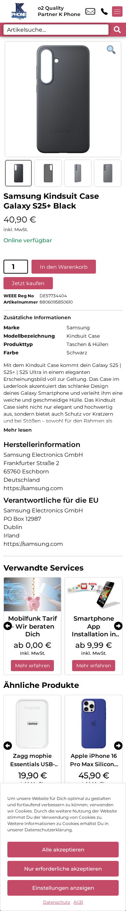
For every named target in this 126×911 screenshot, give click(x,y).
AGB (78, 902)
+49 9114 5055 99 (104, 11)
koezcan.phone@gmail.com (90, 11)
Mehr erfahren (32, 665)
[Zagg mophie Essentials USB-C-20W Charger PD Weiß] (32, 723)
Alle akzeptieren (63, 849)
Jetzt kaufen (28, 283)
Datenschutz (56, 902)
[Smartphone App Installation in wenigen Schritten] (93, 595)
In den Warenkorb (64, 267)
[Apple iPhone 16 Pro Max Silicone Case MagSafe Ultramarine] (94, 723)
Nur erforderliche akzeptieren (63, 868)
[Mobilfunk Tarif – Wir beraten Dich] (32, 595)
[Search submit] (117, 29)
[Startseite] (19, 11)
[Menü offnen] (117, 11)
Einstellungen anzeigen (63, 888)
